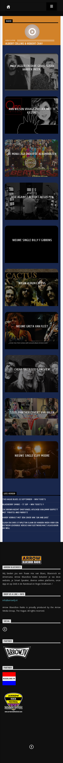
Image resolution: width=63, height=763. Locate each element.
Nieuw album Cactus (32, 283)
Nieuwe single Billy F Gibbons (32, 240)
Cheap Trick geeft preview (32, 369)
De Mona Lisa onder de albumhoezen (32, 154)
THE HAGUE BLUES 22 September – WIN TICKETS (24, 499)
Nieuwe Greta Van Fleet (32, 326)
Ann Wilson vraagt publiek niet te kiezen (32, 111)
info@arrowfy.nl (9, 600)
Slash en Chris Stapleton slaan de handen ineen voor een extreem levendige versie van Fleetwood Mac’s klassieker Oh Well (30, 525)
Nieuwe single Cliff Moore (32, 455)
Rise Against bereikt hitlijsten (32, 197)
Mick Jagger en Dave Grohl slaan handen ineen (32, 67)
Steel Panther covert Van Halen (32, 412)
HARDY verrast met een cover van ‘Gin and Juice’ (25, 517)
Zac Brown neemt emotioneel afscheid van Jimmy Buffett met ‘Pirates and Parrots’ (30, 511)
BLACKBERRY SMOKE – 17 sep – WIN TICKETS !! (23, 504)
